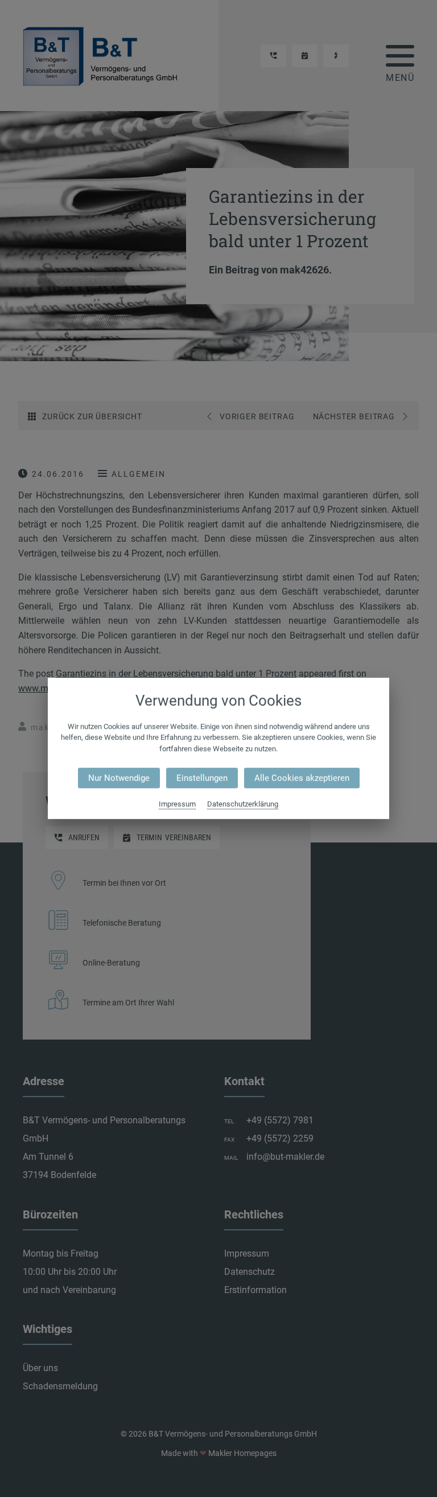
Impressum (177, 804)
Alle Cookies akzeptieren (301, 778)
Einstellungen (202, 778)
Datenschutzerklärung (242, 804)
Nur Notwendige (119, 778)
